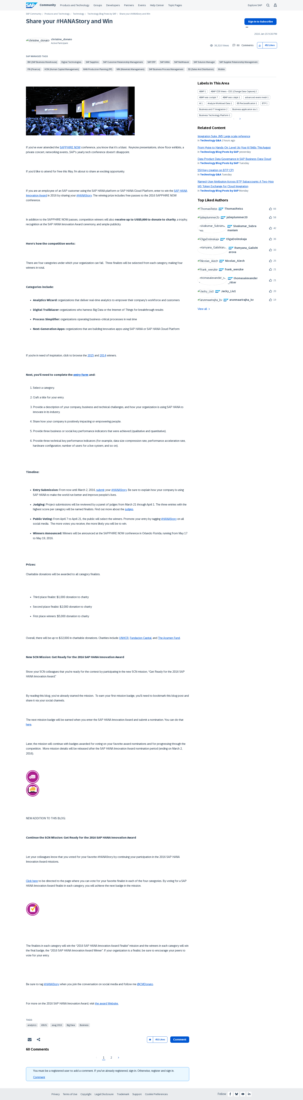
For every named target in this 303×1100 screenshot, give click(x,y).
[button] (260, 45)
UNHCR (124, 637)
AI (200, 103)
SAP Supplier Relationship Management (238, 62)
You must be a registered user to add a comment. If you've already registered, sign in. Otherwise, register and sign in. (103, 1070)
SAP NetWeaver (181, 62)
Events (142, 5)
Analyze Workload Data (219, 103)
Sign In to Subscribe (260, 21)
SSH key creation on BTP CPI (216, 170)
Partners (129, 5)
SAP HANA (165, 62)
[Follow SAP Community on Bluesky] (236, 1094)
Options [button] (246, 27)
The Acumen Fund (169, 637)
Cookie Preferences (156, 1094)
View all (202, 308)
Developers (113, 5)
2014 (103, 355)
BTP (264, 103)
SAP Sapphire (92, 62)
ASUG (44, 1025)
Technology (78, 14)
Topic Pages (175, 5)
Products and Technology (74, 5)
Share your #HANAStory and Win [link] (134, 14)
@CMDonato (145, 984)
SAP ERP (151, 62)
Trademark (123, 1094)
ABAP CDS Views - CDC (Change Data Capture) (233, 91)
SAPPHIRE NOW (70, 147)
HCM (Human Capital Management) (62, 69)
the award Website (107, 1003)
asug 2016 (57, 1025)
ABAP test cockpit (207, 97)
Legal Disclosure (104, 1094)
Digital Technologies (71, 62)
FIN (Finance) (34, 69)
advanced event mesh (256, 97)
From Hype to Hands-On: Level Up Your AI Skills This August (234, 147)
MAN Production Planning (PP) (97, 69)
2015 (90, 355)
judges (129, 509)
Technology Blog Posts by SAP (101, 14)
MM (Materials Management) (130, 69)
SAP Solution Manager (204, 62)
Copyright (86, 1094)
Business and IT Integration (212, 109)
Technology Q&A (210, 140)
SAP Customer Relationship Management (123, 62)
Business (84, 1025)
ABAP (201, 91)
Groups (97, 5)
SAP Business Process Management (166, 69)
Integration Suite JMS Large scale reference (224, 136)
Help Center (157, 5)
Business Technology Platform (213, 115)
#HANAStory (84, 195)
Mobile (221, 69)
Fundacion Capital (141, 637)
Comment (39, 1077)
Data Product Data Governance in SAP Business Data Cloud (234, 158)
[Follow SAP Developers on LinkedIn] (249, 1094)
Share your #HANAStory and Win (69, 21)
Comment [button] (179, 1039)
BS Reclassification (246, 103)
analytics (32, 1025)
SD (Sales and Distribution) (201, 69)
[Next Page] (118, 1057)
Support (137, 1094)
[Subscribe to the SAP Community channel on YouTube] (242, 1094)
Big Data (71, 1025)
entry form (80, 374)
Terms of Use (70, 1094)
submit (100, 489)
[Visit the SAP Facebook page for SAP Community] (230, 1094)
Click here (32, 880)
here (28, 724)
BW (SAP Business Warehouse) (42, 62)
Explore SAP (255, 5)
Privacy (56, 1094)
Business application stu (244, 109)
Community (48, 5)
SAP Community (33, 14)
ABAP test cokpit (230, 97)
